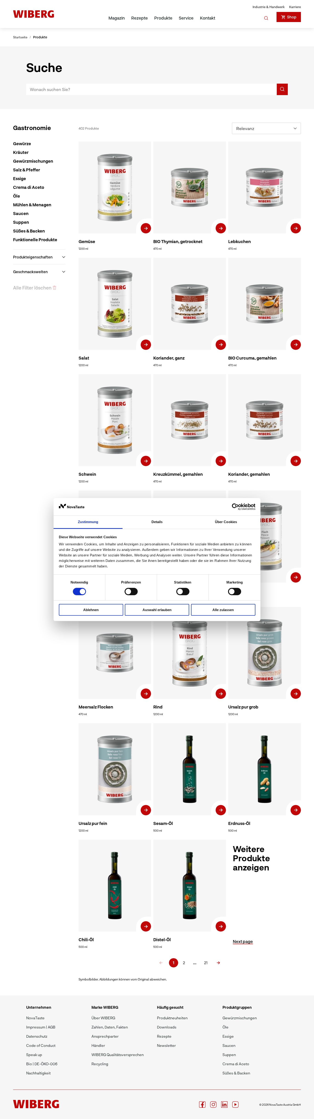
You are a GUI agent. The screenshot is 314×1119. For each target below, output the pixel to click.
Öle (16, 195)
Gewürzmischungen (33, 161)
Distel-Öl (162, 939)
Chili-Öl (86, 939)
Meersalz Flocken (96, 706)
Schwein (87, 474)
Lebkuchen (239, 241)
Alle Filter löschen (32, 287)
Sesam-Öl (163, 823)
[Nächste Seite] (218, 963)
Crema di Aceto (28, 187)
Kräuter (21, 152)
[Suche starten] (266, 17)
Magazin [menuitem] (116, 17)
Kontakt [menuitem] (207, 17)
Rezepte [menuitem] (139, 17)
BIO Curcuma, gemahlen (252, 357)
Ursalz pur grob (243, 706)
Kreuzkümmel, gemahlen (178, 474)
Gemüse (87, 241)
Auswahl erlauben (157, 610)
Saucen (21, 213)
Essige (19, 178)
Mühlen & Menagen (32, 204)
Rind (158, 706)
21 (206, 962)
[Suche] (282, 89)
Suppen (21, 222)
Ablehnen (91, 610)
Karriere (295, 7)
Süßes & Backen (29, 230)
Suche (44, 67)
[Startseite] (33, 14)
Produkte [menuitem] (163, 17)
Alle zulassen (223, 610)
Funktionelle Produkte (35, 239)
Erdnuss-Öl (239, 823)
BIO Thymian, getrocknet (178, 241)
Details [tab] (157, 522)
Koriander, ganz (169, 357)
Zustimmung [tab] (88, 522)
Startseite (20, 37)
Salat (84, 357)
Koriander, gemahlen (249, 474)
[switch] (131, 591)
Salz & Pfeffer (26, 169)
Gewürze (22, 143)
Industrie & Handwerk (269, 7)
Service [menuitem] (186, 17)
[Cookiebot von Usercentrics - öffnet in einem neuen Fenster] (235, 506)
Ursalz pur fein (93, 823)
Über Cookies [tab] (226, 522)
